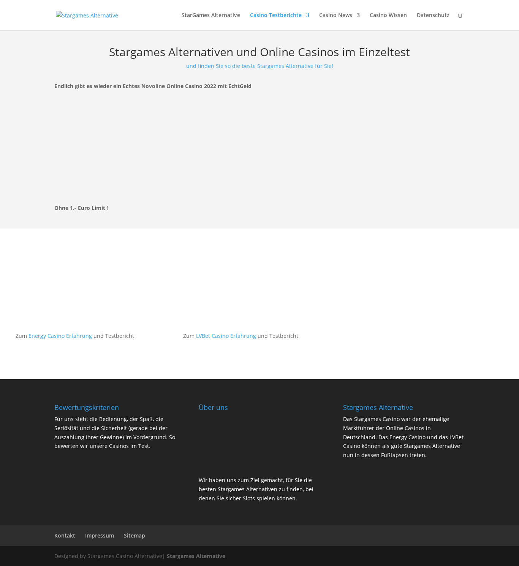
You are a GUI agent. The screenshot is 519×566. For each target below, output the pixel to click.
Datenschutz (433, 16)
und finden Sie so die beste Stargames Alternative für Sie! (259, 65)
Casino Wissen (388, 16)
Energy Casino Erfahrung (60, 335)
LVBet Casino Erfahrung (226, 335)
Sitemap (134, 535)
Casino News (335, 16)
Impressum (99, 535)
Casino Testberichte (276, 16)
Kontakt (64, 535)
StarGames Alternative (211, 16)
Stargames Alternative (196, 556)
